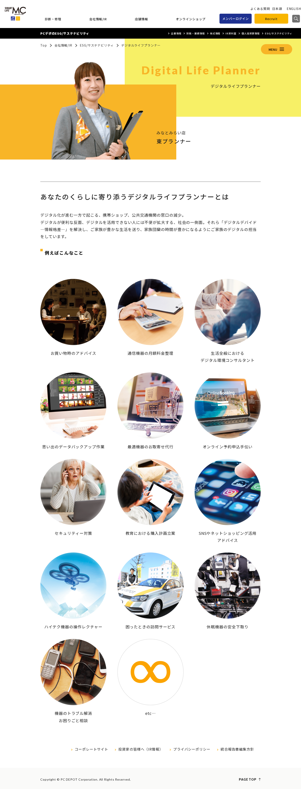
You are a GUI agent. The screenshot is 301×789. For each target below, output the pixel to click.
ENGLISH (294, 8)
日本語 (277, 8)
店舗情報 (141, 19)
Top (43, 45)
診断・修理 (53, 19)
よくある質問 (260, 8)
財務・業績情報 (195, 33)
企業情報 (176, 33)
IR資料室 (230, 33)
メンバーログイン (235, 18)
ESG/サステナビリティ (278, 33)
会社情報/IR (98, 19)
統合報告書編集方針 (237, 749)
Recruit (271, 19)
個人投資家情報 (251, 33)
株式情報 (215, 33)
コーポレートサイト (91, 749)
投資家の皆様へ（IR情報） (140, 749)
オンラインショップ (190, 19)
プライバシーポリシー (191, 749)
